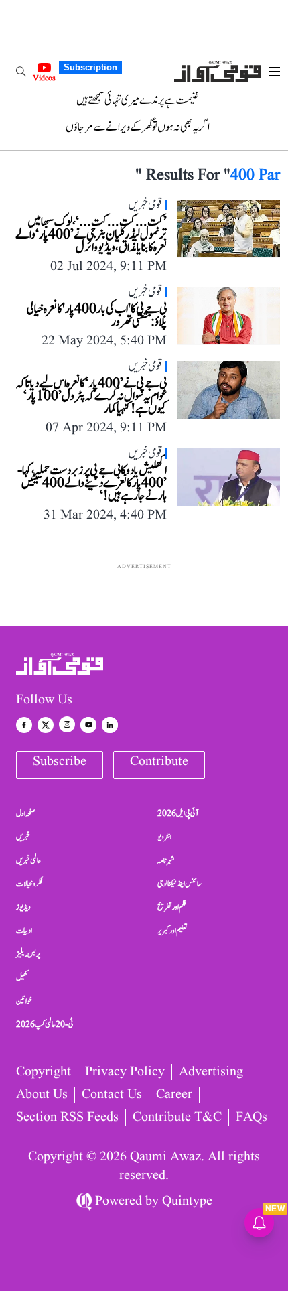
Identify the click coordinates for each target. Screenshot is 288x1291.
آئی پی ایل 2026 (177, 813)
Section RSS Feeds (67, 1117)
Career (174, 1095)
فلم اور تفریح (171, 907)
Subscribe (59, 761)
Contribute (159, 761)
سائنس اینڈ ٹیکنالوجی (179, 883)
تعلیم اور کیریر (172, 930)
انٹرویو (164, 836)
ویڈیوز (23, 907)
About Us (42, 1095)
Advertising (211, 1072)
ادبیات (24, 930)
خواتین (24, 1001)
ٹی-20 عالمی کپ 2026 (45, 1024)
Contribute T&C (177, 1117)
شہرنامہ (166, 860)
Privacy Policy (125, 1072)
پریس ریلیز (28, 954)
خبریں (23, 836)
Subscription (90, 67)
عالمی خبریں (28, 860)
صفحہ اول (25, 813)
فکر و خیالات (29, 883)
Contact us (112, 1095)
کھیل (22, 977)
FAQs (251, 1117)
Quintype (187, 1201)
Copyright (43, 1072)
